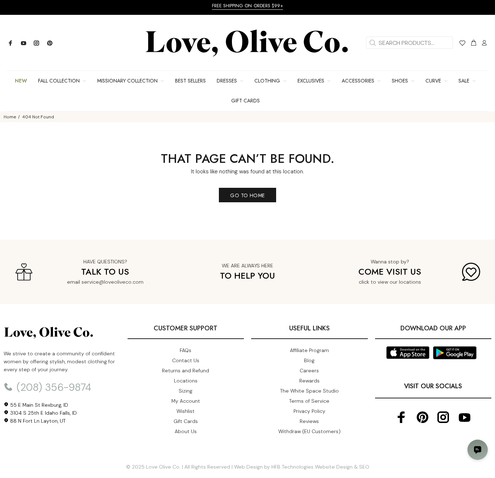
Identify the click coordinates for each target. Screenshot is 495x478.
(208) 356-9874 (52, 387)
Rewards (309, 380)
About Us (186, 431)
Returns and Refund (185, 370)
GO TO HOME (247, 195)
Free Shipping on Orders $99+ (247, 5)
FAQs (185, 350)
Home (10, 117)
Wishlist (185, 411)
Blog (309, 360)
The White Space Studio (309, 391)
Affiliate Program (309, 350)
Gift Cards (186, 421)
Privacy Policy (309, 411)
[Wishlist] (462, 44)
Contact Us (185, 360)
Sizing (185, 391)
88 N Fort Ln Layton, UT (37, 421)
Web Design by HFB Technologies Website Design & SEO (301, 467)
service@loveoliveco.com (112, 282)
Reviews (309, 421)
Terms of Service (309, 401)
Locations (185, 380)
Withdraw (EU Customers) (309, 431)
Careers (309, 370)
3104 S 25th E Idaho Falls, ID (43, 413)
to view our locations (396, 282)
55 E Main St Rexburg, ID (38, 405)
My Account (185, 401)
